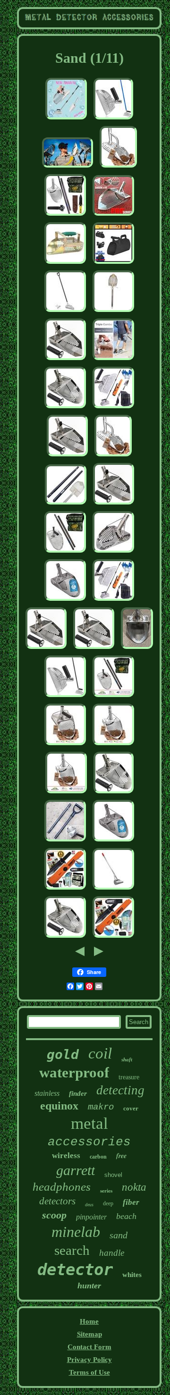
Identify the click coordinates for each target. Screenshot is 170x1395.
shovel (113, 1174)
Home (89, 1321)
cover (130, 1108)
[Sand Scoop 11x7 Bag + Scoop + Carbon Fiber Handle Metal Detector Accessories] (65, 552)
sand (119, 1235)
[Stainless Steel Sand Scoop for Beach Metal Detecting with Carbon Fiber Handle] (113, 697)
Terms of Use (89, 1372)
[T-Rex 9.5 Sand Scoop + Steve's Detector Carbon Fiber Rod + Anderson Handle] (137, 649)
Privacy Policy (89, 1359)
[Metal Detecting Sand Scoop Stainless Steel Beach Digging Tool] (65, 360)
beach (126, 1216)
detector (75, 1269)
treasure (129, 1077)
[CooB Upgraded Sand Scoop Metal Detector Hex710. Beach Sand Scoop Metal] (65, 408)
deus (89, 1204)
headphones (62, 1186)
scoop (54, 1215)
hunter (89, 1285)
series (106, 1190)
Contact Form (89, 1347)
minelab (75, 1231)
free (121, 1155)
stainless (47, 1093)
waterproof (74, 1072)
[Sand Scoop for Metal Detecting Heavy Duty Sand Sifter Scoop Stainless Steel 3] (113, 841)
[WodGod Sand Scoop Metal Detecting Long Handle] (113, 601)
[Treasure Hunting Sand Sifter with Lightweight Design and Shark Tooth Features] (66, 793)
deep (108, 1203)
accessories (89, 1142)
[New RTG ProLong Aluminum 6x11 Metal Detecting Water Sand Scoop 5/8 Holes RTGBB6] (113, 889)
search (72, 1250)
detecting (120, 1090)
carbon (98, 1156)
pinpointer (91, 1217)
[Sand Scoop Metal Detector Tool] (94, 649)
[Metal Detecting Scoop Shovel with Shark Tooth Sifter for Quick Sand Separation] (113, 745)
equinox (59, 1106)
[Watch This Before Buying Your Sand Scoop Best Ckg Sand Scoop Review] (67, 167)
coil (100, 1053)
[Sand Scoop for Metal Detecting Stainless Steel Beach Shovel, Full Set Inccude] (65, 215)
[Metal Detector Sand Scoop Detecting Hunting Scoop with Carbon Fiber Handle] (65, 312)
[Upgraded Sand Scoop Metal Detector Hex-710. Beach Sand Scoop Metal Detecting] (65, 937)
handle (111, 1253)
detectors (57, 1201)
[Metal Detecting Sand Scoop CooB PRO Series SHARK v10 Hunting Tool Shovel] (113, 215)
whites (132, 1274)
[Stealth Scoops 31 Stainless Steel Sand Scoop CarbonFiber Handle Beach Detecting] (113, 312)
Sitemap (89, 1334)
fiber (131, 1202)
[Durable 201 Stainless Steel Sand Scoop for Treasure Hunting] (113, 360)
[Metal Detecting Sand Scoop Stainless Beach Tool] (67, 456)
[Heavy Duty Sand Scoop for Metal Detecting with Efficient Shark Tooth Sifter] (65, 745)
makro (101, 1107)
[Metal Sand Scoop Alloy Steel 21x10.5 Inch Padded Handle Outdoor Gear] (65, 264)
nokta (134, 1187)
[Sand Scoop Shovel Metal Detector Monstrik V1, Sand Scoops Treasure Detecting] (113, 552)
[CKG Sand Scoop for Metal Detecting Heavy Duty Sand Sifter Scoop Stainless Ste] (65, 601)
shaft (126, 1059)
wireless (66, 1155)
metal (89, 1123)
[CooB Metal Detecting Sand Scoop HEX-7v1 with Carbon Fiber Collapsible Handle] (65, 841)
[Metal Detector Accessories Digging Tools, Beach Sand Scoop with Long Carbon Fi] (65, 697)
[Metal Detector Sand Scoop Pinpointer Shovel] (113, 408)
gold (63, 1054)
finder (78, 1093)
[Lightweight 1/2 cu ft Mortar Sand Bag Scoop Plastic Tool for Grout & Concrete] (113, 264)
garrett (75, 1170)
